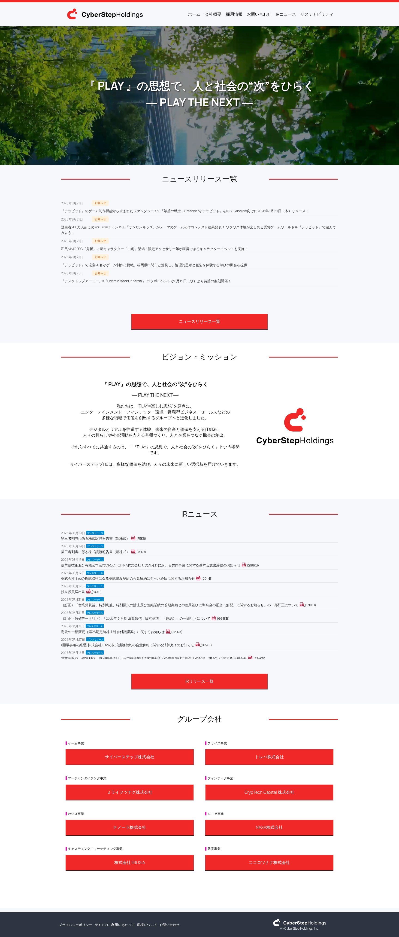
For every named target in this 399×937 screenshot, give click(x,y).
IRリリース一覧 (199, 681)
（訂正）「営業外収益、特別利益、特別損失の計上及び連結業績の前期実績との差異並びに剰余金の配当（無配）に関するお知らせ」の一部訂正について (179, 605)
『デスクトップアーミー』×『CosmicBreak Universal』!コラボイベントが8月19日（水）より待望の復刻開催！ (146, 281)
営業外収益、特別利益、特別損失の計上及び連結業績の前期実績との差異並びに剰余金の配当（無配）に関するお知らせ (154, 658)
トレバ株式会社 (269, 756)
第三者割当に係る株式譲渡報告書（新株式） (95, 538)
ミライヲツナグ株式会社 (129, 792)
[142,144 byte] (304, 605)
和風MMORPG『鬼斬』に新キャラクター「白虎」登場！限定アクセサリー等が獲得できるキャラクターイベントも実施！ (154, 248)
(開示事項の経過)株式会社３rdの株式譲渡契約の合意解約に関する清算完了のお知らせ (127, 645)
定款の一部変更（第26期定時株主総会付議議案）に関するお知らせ (113, 631)
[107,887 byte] (200, 645)
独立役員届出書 (73, 591)
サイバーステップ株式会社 (129, 756)
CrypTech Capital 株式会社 (269, 792)
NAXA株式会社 (269, 827)
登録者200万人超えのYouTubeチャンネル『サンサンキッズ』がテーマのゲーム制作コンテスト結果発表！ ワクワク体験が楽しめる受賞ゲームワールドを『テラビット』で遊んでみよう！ (198, 230)
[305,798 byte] (246, 565)
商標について (147, 924)
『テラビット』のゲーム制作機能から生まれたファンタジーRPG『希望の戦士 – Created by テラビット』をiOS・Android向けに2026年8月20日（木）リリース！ (185, 210)
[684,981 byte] (216, 618)
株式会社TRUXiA (129, 862)
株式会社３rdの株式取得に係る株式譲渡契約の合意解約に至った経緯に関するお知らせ (128, 578)
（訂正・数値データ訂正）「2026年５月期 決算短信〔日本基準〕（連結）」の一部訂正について (135, 618)
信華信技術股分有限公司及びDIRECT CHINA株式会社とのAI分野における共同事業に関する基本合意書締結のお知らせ (150, 565)
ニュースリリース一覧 (199, 321)
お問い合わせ (170, 924)
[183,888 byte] (170, 632)
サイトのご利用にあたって (115, 924)
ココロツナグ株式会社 (269, 862)
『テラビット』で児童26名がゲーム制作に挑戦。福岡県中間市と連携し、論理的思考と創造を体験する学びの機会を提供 (154, 265)
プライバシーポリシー (75, 924)
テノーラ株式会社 (129, 827)
